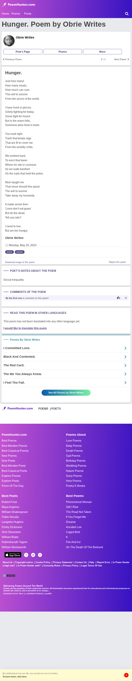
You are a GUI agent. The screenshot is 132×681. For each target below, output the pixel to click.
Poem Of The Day (13, 485)
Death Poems (74, 450)
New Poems (9, 455)
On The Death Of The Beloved (84, 547)
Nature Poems (75, 470)
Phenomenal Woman (79, 502)
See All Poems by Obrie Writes (66, 392)
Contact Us (81, 562)
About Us (7, 562)
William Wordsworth (14, 547)
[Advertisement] (51, 646)
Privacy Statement (62, 562)
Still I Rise (72, 507)
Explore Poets (10, 480)
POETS (56, 408)
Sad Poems (73, 455)
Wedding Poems (76, 465)
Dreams (71, 521)
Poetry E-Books (75, 485)
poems (19, 252)
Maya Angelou (10, 507)
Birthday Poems (75, 460)
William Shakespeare (15, 511)
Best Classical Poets (14, 470)
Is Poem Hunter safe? (29, 565)
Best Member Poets (14, 465)
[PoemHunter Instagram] (40, 555)
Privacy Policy (70, 565)
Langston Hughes (12, 521)
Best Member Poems (14, 445)
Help (91, 562)
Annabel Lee (74, 527)
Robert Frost (9, 502)
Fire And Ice (73, 542)
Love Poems (73, 440)
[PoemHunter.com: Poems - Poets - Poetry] (18, 5)
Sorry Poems (74, 475)
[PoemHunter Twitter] (33, 555)
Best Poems (9, 440)
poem (9, 252)
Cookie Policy (43, 562)
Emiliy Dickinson (12, 527)
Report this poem (117, 262)
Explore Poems (11, 475)
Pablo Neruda (10, 516)
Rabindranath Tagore (15, 542)
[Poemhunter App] (12, 555)
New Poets (8, 460)
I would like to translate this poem (25, 328)
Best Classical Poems (15, 450)
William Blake (10, 537)
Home (5, 13)
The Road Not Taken (78, 511)
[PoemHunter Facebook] (26, 555)
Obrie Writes (25, 37)
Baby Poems (74, 445)
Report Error (103, 562)
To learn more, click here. (15, 676)
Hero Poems (73, 480)
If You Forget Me (76, 516)
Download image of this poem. (20, 262)
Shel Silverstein (11, 532)
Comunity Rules (51, 565)
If (66, 537)
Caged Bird (73, 532)
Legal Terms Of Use (91, 565)
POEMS (43, 408)
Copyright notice (24, 562)
